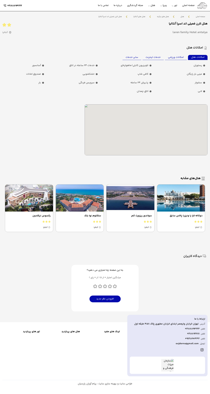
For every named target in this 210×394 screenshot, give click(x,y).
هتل (182, 16)
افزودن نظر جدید (105, 299)
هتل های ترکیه (163, 16)
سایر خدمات (132, 57)
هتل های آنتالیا (139, 16)
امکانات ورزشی (176, 57)
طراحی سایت (125, 384)
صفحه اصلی (200, 16)
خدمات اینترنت (153, 57)
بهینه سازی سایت (107, 384)
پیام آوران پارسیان (87, 384)
